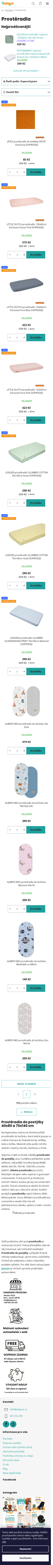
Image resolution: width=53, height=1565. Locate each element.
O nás (6, 1464)
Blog (5, 1468)
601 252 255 (16, 1416)
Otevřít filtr (12, 92)
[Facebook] (6, 1424)
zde (4, 1541)
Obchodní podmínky (13, 1451)
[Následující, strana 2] (26, 1094)
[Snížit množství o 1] (10, 172)
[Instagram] (13, 1424)
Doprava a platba (12, 1443)
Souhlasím (26, 1558)
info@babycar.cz (18, 1409)
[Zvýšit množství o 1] (24, 172)
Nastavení (25, 1548)
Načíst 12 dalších (26, 1083)
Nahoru (28, 1111)
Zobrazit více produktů (25, 70)
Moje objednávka (12, 1473)
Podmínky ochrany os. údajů (18, 1455)
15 (34, 1094)
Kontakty (7, 1438)
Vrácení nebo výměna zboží (17, 1447)
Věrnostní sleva (11, 1460)
